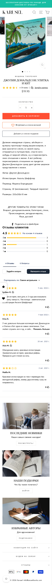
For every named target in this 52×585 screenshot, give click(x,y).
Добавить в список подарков (26, 133)
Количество (26, 102)
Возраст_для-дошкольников (16, 210)
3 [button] (27, 72)
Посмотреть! (26, 443)
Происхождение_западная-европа (26, 213)
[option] (26, 3)
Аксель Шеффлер (26, 178)
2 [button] (25, 72)
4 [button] (30, 72)
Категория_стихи (39, 210)
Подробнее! (26, 538)
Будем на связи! (26, 556)
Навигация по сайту (26, 548)
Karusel (12, 12)
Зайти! (26, 491)
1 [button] (22, 72)
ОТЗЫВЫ (25, 565)
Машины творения (26, 76)
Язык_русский (26, 216)
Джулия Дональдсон (19, 172)
